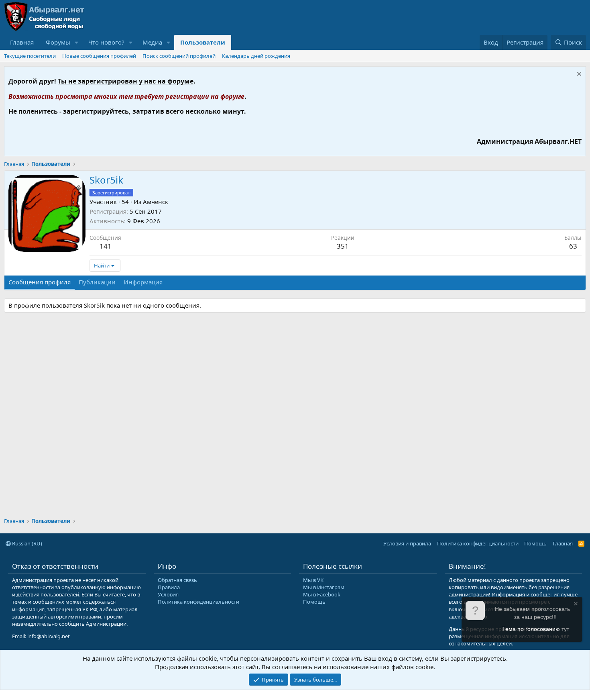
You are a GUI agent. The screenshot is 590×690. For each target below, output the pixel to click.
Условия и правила (407, 543)
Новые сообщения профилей (99, 55)
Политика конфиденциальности (478, 543)
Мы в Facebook (321, 594)
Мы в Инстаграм (323, 587)
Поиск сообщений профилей (179, 55)
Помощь (535, 543)
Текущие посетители (30, 55)
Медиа (152, 42)
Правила (169, 587)
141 (106, 246)
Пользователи (202, 42)
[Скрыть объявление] (578, 75)
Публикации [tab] (97, 282)
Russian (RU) (26, 543)
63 (573, 246)
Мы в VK (313, 580)
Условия (168, 594)
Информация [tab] (143, 282)
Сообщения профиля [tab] (39, 282)
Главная (22, 42)
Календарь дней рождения (256, 55)
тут (565, 629)
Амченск (155, 202)
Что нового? (106, 42)
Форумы (58, 42)
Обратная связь (177, 580)
